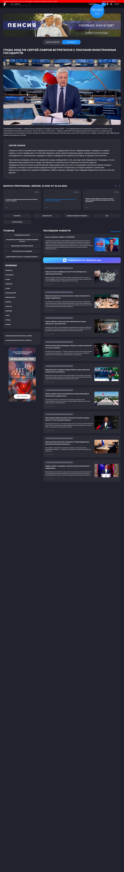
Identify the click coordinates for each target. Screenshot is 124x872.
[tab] (52, 42)
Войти (117, 4)
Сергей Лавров (17, 222)
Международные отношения (77, 215)
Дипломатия (47, 215)
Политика (17, 215)
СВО (107, 215)
